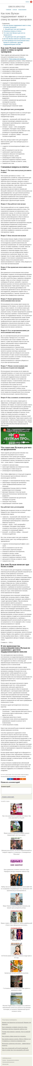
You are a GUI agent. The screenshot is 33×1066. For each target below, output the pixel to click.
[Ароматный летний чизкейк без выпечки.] (16, 971)
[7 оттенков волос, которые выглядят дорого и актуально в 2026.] (16, 986)
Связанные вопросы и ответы (12, 31)
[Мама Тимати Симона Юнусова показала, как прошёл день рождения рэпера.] (16, 904)
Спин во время (8, 774)
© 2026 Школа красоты (6, 1058)
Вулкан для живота (24, 774)
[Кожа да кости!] (16, 938)
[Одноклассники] (23, 779)
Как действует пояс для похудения (15, 29)
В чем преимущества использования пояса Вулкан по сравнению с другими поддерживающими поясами (16, 42)
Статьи (15, 9)
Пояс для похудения (16, 774)
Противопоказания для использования (8, 776)
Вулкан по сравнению (21, 776)
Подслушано (22, 9)
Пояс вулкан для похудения (17, 59)
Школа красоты (16, 6)
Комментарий (6, 786)
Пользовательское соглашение (13, 1060)
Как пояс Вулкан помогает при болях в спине (17, 39)
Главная (8, 9)
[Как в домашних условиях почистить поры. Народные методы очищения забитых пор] (16, 867)
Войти (27, 2)
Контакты (4, 1060)
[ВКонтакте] (10, 779)
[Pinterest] (16, 779)
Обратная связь (5, 1064)
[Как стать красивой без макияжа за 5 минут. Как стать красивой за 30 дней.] (16, 814)
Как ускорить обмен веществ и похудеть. (14, 1036)
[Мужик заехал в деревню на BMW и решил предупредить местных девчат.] (16, 831)
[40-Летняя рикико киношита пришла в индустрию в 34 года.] (16, 954)
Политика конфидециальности (8, 1062)
